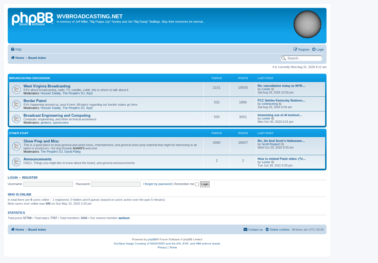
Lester (266, 89)
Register (30, 177)
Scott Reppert (271, 144)
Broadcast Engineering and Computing (57, 115)
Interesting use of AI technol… (280, 115)
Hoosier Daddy (51, 93)
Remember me (184, 184)
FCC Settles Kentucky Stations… (281, 100)
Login (13, 177)
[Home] (33, 18)
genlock (46, 122)
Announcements (37, 159)
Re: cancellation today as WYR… (281, 85)
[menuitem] (16, 49)
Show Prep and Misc (41, 141)
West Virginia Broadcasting (47, 86)
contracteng (270, 103)
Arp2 (89, 93)
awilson (124, 218)
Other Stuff (19, 133)
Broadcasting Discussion (29, 78)
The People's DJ (74, 93)
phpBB (152, 239)
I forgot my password (157, 184)
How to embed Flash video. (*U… (282, 158)
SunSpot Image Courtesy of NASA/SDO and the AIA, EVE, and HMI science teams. (167, 243)
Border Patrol (35, 101)
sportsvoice (61, 122)
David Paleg (72, 151)
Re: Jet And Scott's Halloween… (281, 140)
